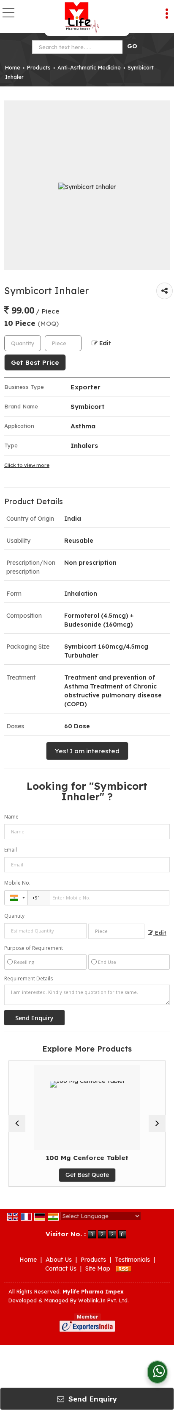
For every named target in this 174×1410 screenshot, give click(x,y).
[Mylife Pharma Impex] (82, 18)
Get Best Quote (84, 1175)
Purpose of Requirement (33, 948)
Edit (104, 343)
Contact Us (60, 1268)
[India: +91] (16, 897)
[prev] (16, 1123)
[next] (157, 1123)
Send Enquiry (91, 1398)
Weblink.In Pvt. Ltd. (103, 1300)
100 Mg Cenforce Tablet (85, 1158)
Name (11, 816)
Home (12, 67)
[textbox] (79, 47)
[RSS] (123, 1268)
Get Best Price (35, 362)
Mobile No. (17, 882)
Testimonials (132, 1259)
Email (10, 849)
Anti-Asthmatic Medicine (89, 67)
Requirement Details (28, 979)
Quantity (14, 915)
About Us (59, 1259)
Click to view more (26, 465)
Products (39, 67)
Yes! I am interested (87, 751)
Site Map (97, 1268)
